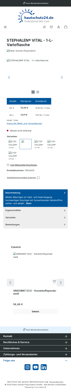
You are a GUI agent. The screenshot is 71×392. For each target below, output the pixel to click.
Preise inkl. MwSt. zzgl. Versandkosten (24, 123)
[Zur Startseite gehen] (35, 15)
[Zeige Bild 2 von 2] (37, 92)
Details (35, 311)
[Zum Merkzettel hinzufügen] (54, 282)
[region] (35, 77)
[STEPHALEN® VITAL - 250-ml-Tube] (13, 155)
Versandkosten (56, 382)
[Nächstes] (61, 77)
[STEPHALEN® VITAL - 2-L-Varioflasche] (51, 144)
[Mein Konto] (58, 27)
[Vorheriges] (9, 77)
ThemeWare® (40, 387)
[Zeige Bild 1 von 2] (33, 92)
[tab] (35, 198)
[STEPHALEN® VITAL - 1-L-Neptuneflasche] (13, 144)
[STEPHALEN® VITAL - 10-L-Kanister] (39, 144)
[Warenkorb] (65, 27)
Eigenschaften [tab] (13, 210)
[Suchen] (44, 27)
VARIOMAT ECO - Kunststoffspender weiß (34, 292)
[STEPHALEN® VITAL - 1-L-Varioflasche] (35, 77)
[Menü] (5, 27)
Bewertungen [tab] (12, 224)
